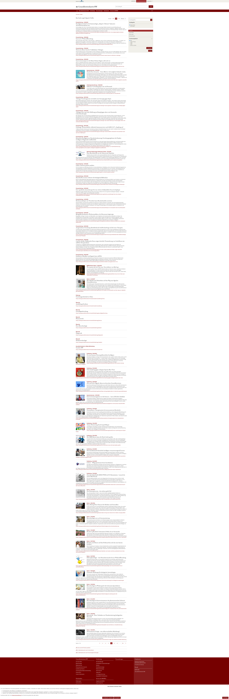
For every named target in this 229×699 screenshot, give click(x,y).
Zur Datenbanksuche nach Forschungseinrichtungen (87, 652)
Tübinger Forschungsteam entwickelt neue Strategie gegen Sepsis (93, 99)
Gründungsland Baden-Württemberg (83, 670)
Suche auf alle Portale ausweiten (83, 647)
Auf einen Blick (79, 661)
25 (113, 19)
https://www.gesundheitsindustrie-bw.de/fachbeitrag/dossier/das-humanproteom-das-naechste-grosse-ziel (98, 499)
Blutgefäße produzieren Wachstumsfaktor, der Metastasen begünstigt (95, 214)
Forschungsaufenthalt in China (84, 297)
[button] (151, 38)
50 (116, 19)
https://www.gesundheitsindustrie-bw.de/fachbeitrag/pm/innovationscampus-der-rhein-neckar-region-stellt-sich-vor (100, 66)
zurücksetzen (149, 48)
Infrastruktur (78, 672)
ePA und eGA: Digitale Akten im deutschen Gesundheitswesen (104, 383)
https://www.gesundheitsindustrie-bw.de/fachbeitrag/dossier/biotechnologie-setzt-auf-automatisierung (97, 526)
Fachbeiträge (92, 10)
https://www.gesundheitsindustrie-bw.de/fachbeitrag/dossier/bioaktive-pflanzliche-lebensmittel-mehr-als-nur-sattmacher (101, 537)
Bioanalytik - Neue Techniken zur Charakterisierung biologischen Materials (104, 616)
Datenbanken (106, 10)
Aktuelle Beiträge (99, 661)
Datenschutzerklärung (16, 695)
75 (119, 19)
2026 (131, 42)
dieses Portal (132, 25)
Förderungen (131, 34)
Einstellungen (225, 697)
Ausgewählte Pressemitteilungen (103, 663)
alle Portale (132, 26)
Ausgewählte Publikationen (101, 676)
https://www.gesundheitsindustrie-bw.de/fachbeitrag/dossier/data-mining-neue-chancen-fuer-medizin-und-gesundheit (100, 512)
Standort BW (79, 348)
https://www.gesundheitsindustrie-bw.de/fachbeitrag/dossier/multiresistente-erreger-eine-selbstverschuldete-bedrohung (101, 639)
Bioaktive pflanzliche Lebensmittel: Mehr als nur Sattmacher (103, 531)
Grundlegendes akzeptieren (108, 697)
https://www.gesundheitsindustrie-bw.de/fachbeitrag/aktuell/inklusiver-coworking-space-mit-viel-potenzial (98, 93)
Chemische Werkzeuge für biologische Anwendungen (101, 572)
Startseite (77, 14)
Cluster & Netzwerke (80, 674)
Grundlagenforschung (82, 311)
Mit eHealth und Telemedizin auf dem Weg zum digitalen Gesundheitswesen (102, 281)
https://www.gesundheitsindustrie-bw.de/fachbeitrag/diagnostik (89, 335)
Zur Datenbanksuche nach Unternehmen (85, 650)
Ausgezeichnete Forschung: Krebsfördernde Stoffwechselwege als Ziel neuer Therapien (99, 228)
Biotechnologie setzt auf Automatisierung (98, 518)
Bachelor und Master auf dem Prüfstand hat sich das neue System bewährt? (104, 543)
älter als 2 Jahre (133, 45)
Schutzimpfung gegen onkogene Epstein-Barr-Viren (101, 370)
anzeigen (150, 50)
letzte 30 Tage (133, 41)
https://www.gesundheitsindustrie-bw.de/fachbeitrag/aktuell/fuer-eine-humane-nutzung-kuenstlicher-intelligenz (100, 363)
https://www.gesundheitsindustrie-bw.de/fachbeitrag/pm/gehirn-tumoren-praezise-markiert (95, 172)
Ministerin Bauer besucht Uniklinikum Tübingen (89, 50)
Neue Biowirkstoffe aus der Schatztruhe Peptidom (100, 153)
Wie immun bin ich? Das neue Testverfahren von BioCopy (103, 267)
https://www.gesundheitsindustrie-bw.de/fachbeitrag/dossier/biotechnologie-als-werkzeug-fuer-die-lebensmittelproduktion (96, 594)
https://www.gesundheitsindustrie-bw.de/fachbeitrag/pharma (89, 320)
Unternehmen (79, 682)
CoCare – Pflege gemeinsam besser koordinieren (100, 463)
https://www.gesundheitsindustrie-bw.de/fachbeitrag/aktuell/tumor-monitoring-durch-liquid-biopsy (101, 431)
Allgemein (131, 30)
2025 (131, 44)
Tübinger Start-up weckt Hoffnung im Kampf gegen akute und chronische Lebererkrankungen (96, 113)
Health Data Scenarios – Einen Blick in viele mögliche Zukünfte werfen (106, 72)
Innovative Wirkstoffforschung (84, 39)
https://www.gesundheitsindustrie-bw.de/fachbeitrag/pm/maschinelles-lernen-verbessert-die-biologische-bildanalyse (100, 184)
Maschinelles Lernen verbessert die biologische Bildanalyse (92, 177)
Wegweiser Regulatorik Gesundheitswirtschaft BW (140, 662)
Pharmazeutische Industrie (81, 667)
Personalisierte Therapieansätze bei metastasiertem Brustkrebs (104, 410)
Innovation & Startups (139, 664)
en (152, 10)
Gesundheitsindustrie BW (141, 1)
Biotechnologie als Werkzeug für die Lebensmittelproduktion (103, 586)
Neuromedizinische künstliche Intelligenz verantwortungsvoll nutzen (106, 450)
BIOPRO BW (133, 1)
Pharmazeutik (79, 318)
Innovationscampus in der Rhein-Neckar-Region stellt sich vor (93, 61)
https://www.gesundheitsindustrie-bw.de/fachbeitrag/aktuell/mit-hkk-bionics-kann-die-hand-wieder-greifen (98, 445)
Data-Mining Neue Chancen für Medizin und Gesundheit (102, 505)
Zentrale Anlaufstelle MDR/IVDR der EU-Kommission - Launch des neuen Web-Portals (106, 475)
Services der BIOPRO (114, 10)
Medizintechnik (79, 665)
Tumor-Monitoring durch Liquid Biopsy (98, 425)
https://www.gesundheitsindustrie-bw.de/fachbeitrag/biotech (88, 327)
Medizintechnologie (81, 340)
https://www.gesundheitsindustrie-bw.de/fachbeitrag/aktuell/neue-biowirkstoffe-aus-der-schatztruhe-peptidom (99, 159)
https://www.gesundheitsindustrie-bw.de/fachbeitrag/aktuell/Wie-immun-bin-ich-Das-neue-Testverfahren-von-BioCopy (106, 274)
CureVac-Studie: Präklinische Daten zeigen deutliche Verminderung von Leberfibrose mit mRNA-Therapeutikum (100, 242)
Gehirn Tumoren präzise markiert (85, 165)
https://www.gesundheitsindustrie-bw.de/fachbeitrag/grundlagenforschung (91, 313)
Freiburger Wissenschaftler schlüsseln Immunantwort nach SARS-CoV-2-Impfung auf (99, 127)
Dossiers (98, 665)
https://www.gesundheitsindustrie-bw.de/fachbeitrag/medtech (89, 342)
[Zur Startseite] (87, 7)
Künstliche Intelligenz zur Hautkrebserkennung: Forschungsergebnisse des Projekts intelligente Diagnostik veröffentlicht (98, 139)
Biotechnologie (79, 663)
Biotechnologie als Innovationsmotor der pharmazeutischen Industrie (106, 600)
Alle (131, 40)
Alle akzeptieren (117, 697)
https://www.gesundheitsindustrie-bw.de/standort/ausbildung (89, 305)
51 (122, 643)
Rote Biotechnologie (81, 326)
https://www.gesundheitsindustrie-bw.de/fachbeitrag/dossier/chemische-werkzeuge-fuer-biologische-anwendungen (100, 580)
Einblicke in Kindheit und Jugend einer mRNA (89, 256)
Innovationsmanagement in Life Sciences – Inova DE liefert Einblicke (106, 397)
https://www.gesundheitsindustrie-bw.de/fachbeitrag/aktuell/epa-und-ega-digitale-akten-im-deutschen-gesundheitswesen (101, 391)
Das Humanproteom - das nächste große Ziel (99, 491)
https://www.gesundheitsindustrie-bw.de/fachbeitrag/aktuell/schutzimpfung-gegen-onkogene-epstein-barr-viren (99, 377)
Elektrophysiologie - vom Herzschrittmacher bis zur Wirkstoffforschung (106, 558)
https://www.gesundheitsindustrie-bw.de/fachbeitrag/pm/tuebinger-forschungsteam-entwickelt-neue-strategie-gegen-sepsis (100, 106)
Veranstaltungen (99, 10)
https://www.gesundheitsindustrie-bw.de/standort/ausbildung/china (90, 298)
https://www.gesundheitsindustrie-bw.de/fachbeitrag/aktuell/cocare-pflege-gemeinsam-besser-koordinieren (98, 469)
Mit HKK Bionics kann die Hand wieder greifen (100, 437)
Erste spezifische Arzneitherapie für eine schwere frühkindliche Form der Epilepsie (98, 190)
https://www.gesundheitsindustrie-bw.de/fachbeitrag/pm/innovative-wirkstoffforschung (94, 44)
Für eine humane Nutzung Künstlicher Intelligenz (100, 355)
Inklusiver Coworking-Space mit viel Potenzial (99, 86)
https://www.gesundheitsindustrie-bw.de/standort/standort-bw (89, 349)
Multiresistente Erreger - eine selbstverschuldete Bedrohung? (103, 631)
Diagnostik (79, 333)
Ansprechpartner (99, 682)
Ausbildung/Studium (82, 304)
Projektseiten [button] (149, 1)
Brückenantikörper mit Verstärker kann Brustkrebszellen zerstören (94, 201)
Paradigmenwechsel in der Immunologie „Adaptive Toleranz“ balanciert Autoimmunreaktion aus (95, 24)
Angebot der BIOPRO (100, 681)
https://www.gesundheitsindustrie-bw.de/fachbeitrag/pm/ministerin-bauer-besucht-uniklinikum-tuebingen (98, 55)
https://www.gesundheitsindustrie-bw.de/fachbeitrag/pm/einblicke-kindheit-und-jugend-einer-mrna (97, 261)
